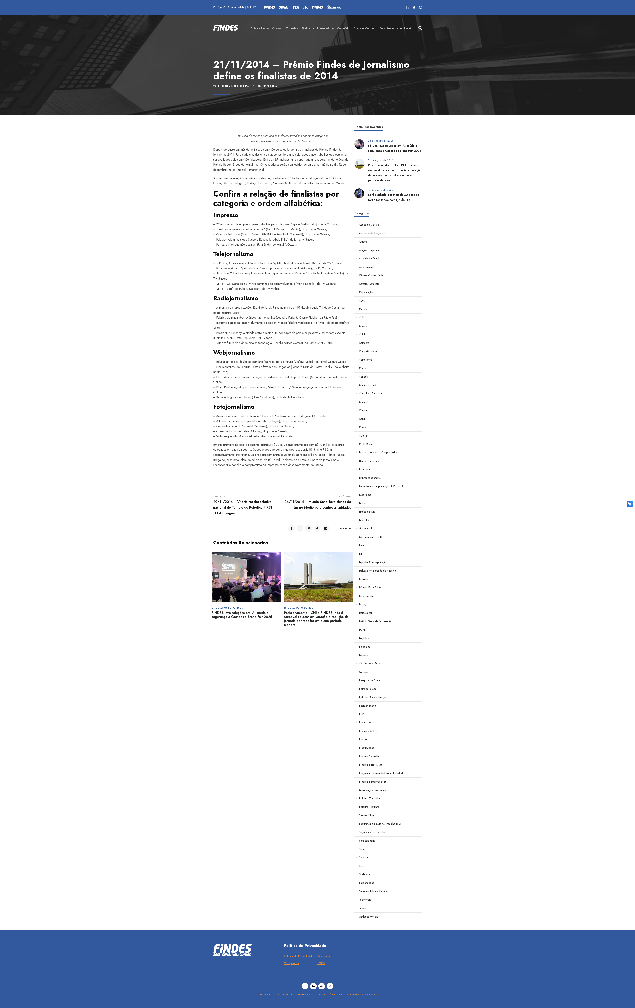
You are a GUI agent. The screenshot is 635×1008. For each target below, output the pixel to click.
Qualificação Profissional (372, 790)
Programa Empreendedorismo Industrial (381, 773)
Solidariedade (366, 883)
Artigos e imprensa (369, 250)
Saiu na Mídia (366, 815)
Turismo (363, 908)
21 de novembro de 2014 (233, 86)
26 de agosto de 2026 (227, 607)
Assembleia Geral (369, 258)
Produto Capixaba (369, 756)
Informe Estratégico (370, 587)
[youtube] (414, 7)
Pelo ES (251, 7)
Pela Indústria (235, 7)
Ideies (362, 545)
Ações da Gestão (369, 225)
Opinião (363, 672)
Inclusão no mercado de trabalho (377, 571)
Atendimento (405, 28)
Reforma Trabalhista (370, 798)
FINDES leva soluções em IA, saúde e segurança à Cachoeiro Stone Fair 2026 (242, 614)
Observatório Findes (370, 663)
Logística (364, 638)
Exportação (365, 495)
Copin (362, 419)
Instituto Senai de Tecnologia (375, 621)
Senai (362, 849)
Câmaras (277, 28)
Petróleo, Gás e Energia (372, 697)
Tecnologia (365, 900)
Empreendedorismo (370, 478)
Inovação (364, 604)
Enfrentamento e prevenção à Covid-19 (381, 486)
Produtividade (366, 748)
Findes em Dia (367, 512)
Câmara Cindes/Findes (372, 275)
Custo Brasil (365, 444)
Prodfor (363, 739)
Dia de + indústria (369, 461)
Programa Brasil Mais (370, 765)
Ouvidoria (324, 956)
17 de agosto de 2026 (380, 190)
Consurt (363, 402)
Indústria (363, 579)
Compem (364, 343)
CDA (362, 301)
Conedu (363, 377)
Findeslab (364, 520)
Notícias (363, 655)
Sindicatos (308, 28)
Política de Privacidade (298, 956)
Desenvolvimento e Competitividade (379, 452)
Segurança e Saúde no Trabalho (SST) (380, 824)
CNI (361, 317)
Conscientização (368, 385)
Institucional (365, 613)
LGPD (362, 630)
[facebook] (401, 7)
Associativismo (367, 267)
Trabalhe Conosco (365, 28)
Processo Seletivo (369, 731)
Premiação (365, 722)
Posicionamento (368, 706)
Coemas (363, 326)
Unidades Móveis (368, 916)
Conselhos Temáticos (370, 393)
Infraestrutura (366, 596)
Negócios (364, 647)
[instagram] (420, 7)
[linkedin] (407, 7)
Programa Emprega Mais (372, 782)
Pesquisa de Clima (369, 680)
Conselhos (292, 28)
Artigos (363, 242)
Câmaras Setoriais (369, 284)
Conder (363, 368)
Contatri (363, 410)
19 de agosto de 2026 (299, 607)
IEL (360, 554)
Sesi (361, 866)
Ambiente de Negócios (372, 233)
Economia (364, 469)
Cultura (363, 436)
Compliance (386, 28)
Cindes (363, 309)
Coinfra (363, 334)
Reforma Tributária (369, 807)
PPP (361, 714)
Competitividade (368, 351)
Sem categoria (267, 86)
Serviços (363, 857)
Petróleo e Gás (367, 689)
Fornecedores (325, 28)
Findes (362, 503)
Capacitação (366, 292)
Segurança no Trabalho (372, 832)
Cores (362, 427)
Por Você (219, 7)
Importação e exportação (373, 562)
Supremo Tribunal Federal (373, 891)
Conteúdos (344, 28)
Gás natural (365, 528)
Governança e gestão (371, 537)
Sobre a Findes (260, 28)
